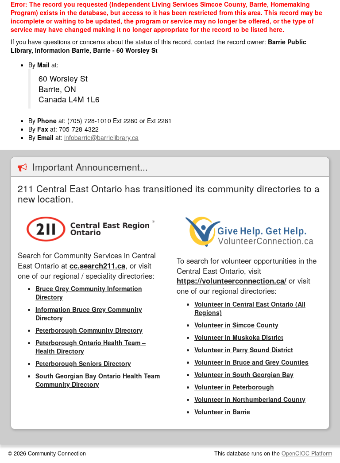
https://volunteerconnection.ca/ (231, 280)
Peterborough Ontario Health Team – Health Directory (90, 346)
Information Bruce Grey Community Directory (88, 313)
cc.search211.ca (97, 265)
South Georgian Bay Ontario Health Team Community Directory (97, 380)
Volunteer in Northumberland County (249, 399)
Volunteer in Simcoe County (236, 324)
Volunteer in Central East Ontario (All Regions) (249, 308)
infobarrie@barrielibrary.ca (101, 137)
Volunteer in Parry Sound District (243, 349)
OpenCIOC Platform (307, 453)
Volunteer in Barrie (222, 411)
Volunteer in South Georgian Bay (244, 374)
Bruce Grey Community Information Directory (88, 292)
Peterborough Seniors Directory (83, 363)
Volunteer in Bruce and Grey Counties (251, 362)
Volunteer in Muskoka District (238, 337)
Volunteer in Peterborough (234, 386)
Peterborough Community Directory (89, 330)
